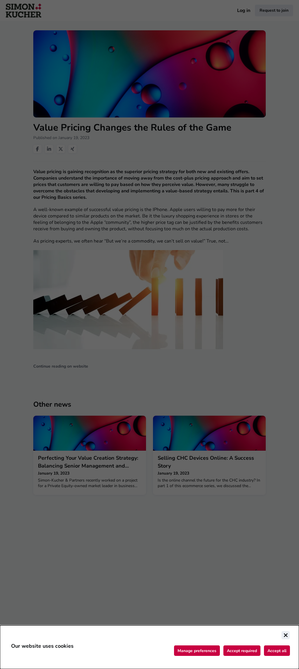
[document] (149, 647)
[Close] (285, 635)
